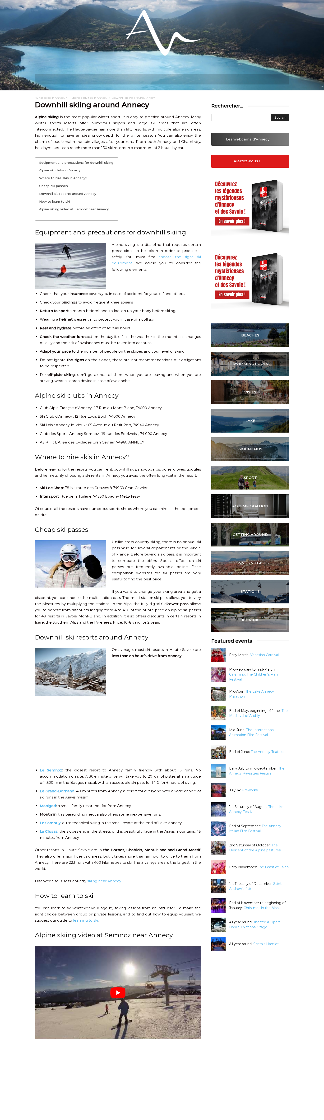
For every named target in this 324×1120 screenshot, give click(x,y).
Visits (250, 392)
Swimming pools (250, 363)
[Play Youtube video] (118, 992)
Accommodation (250, 506)
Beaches (250, 335)
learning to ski (85, 920)
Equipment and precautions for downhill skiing (76, 162)
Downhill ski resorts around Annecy (67, 194)
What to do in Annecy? (51, 97)
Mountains (250, 449)
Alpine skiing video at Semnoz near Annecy (74, 209)
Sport (250, 477)
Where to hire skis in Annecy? (63, 178)
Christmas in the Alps (261, 908)
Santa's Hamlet (266, 944)
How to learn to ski (54, 201)
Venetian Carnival (264, 655)
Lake (250, 420)
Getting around (250, 534)
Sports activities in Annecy (89, 97)
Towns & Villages (250, 563)
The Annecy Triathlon (268, 752)
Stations (250, 591)
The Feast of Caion (273, 867)
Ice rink (250, 620)
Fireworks (250, 790)
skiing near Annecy (104, 881)
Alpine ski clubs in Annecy (60, 170)
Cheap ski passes (53, 186)
